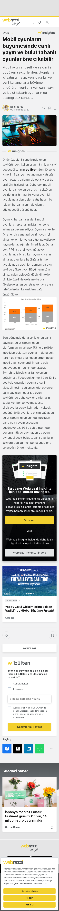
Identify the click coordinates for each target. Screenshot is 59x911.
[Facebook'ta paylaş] (7, 748)
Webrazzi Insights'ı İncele (29, 552)
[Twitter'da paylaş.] (18, 748)
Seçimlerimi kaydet (29, 726)
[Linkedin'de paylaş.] (29, 748)
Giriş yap (29, 520)
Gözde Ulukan (13, 827)
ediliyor (31, 169)
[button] (29, 313)
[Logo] (11, 21)
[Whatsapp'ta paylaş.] (40, 748)
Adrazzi (9, 617)
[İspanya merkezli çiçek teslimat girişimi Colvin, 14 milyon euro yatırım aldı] (29, 792)
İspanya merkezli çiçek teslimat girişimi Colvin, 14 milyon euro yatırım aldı (26, 816)
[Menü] (54, 22)
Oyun (5, 33)
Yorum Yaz (29, 648)
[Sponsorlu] (29, 581)
